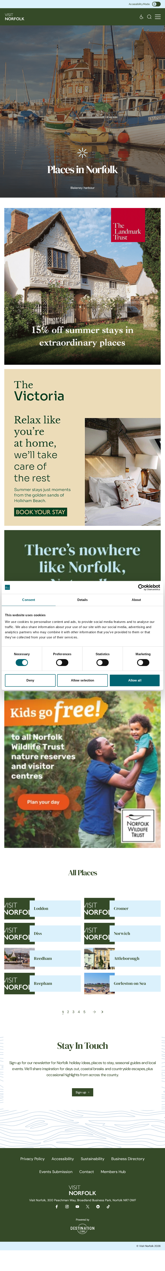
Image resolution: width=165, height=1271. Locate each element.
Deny (30, 680)
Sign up (81, 1092)
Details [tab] (82, 600)
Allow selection (82, 680)
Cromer (121, 908)
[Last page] (102, 1011)
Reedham (43, 958)
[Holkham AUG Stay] (82, 447)
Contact (86, 1171)
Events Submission (55, 1171)
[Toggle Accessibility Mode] (156, 4)
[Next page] (94, 1011)
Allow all (134, 680)
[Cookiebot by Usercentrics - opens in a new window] (141, 587)
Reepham (43, 983)
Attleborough (126, 958)
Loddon (41, 908)
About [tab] (136, 600)
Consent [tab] (28, 600)
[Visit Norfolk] (14, 16)
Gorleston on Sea (130, 983)
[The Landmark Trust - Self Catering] (82, 286)
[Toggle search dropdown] (149, 17)
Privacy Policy (32, 1158)
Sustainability (92, 1158)
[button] (158, 16)
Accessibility (63, 1158)
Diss (38, 933)
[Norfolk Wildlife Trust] (82, 769)
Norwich (122, 933)
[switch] (62, 662)
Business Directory (128, 1158)
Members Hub (113, 1171)
